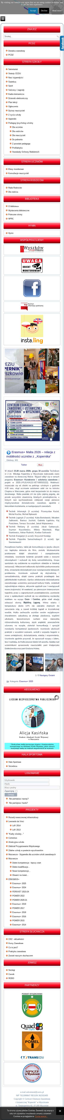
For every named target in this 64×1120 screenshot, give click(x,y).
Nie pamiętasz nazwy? (19, 799)
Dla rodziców (17, 131)
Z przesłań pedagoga (21, 144)
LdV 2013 (16, 830)
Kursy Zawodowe (15, 943)
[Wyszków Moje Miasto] (32, 252)
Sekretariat (13, 69)
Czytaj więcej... (41, 1116)
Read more (56, 11)
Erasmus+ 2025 (26, 681)
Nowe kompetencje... (21, 871)
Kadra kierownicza (16, 94)
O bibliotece (13, 206)
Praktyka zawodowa (17, 951)
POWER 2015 (18, 920)
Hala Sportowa (14, 762)
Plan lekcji (12, 102)
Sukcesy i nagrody (16, 90)
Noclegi (11, 970)
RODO (11, 978)
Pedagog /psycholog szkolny (20, 123)
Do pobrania (17, 139)
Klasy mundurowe (16, 169)
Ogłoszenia (13, 106)
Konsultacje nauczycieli (18, 173)
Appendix (12, 119)
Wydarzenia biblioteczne (18, 210)
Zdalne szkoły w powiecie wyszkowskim (25, 850)
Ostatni (52, 675)
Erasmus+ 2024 (19, 887)
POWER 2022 (18, 896)
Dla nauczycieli (18, 135)
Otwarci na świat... (20, 875)
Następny (44, 675)
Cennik (11, 974)
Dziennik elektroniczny (18, 98)
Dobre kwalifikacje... (21, 867)
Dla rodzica (13, 192)
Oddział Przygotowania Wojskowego (24, 846)
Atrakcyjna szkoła (16, 842)
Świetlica (12, 82)
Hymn (10, 233)
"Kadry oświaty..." (16, 834)
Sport (10, 86)
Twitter (24, 465)
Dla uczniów (17, 127)
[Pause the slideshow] (50, 371)
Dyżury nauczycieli (16, 111)
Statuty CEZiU (14, 73)
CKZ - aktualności (16, 939)
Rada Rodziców (15, 188)
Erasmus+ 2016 (19, 916)
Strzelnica (12, 766)
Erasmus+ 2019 (19, 904)
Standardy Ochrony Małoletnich (25, 152)
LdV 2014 (16, 825)
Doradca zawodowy (16, 51)
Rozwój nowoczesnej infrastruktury (23, 817)
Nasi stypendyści (15, 77)
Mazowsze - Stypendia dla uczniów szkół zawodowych (32, 854)
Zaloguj (11, 794)
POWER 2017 (18, 908)
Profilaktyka (17, 148)
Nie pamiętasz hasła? (18, 803)
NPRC (11, 219)
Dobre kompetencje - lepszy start (26, 863)
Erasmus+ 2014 (19, 925)
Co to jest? (13, 947)
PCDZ (11, 55)
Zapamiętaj (9, 791)
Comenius (12, 838)
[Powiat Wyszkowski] (32, 1006)
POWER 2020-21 (19, 900)
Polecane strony (15, 214)
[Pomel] (32, 1041)
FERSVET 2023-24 (20, 892)
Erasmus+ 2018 (19, 912)
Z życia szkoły (14, 115)
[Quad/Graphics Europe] (32, 1027)
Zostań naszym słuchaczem (20, 956)
